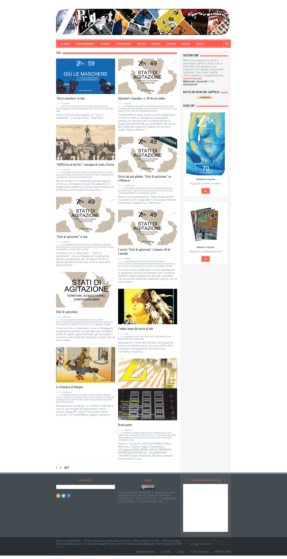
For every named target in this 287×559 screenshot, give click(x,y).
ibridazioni (135, 435)
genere (92, 175)
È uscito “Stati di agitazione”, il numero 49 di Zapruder (144, 251)
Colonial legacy (77, 106)
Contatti (200, 43)
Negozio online (145, 551)
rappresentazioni (86, 177)
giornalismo (149, 336)
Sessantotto (122, 111)
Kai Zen (88, 397)
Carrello (166, 551)
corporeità (150, 433)
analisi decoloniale (73, 172)
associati (201, 81)
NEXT (67, 467)
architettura (66, 106)
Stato (128, 111)
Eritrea (87, 175)
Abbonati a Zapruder (205, 247)
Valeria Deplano (138, 339)
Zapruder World (123, 43)
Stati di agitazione (66, 311)
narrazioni (128, 339)
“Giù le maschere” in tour (70, 98)
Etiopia (141, 336)
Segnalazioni (67, 392)
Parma (62, 177)
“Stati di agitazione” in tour (72, 236)
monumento (84, 108)
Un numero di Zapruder (205, 179)
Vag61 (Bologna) (61, 402)
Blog (126, 334)
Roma (58, 111)
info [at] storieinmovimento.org (202, 541)
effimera (128, 191)
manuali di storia (132, 437)
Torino (131, 440)
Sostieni (186, 43)
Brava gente (125, 424)
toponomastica (123, 440)
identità (142, 435)
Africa (64, 172)
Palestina (158, 108)
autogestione (140, 106)
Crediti (187, 544)
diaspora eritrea (160, 433)
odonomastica (61, 400)
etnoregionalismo (124, 108)
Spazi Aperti (108, 400)
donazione (190, 84)
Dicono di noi (129, 185)
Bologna (91, 395)
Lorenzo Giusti (100, 397)
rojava (126, 193)
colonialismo (87, 106)
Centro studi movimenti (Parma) (92, 172)
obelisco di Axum (144, 437)
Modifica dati (223, 551)
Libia (71, 108)
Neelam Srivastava (150, 191)
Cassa (180, 551)
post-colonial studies (169, 108)
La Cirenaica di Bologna (69, 386)
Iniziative (156, 43)
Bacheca (128, 103)
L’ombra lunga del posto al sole (135, 328)
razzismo (109, 108)
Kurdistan (147, 108)
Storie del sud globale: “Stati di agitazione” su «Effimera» (144, 178)
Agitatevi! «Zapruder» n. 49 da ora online (141, 98)
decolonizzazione (167, 106)
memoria (76, 108)
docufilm (59, 108)
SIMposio (141, 43)
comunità (157, 106)
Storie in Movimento (85, 43)
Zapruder (105, 43)
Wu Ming (70, 402)
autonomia (149, 106)
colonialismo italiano (100, 106)
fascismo (66, 108)
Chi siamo (64, 43)
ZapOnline (171, 43)
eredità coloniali (78, 175)
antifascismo (83, 395)
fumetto (128, 435)
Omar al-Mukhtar (72, 400)
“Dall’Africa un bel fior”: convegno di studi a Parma (85, 164)
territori (134, 111)
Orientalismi (155, 437)
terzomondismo (143, 111)
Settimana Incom (165, 437)
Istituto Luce (150, 435)
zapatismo (153, 111)
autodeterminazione (155, 188)
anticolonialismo (142, 188)
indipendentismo (137, 108)
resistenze (100, 400)
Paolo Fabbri (83, 400)
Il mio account (200, 551)
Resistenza (92, 400)
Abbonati (189, 81)
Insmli (98, 175)
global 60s (135, 191)
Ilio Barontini (67, 397)
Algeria (126, 106)
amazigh (132, 106)
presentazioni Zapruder (97, 108)
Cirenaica (98, 395)
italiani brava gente (107, 175)
